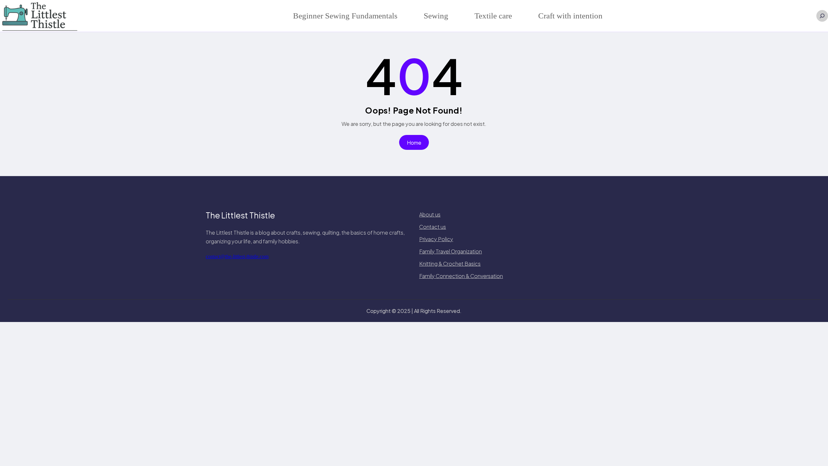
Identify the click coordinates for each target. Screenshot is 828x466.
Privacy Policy (436, 239)
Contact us (432, 226)
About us (430, 214)
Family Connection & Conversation (461, 275)
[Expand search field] (822, 16)
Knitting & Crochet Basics (450, 263)
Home (414, 142)
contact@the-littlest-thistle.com (237, 256)
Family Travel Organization (450, 251)
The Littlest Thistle (240, 215)
